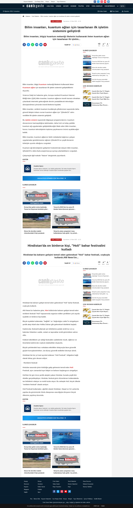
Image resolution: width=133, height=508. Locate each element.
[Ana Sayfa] (23, 16)
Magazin (26, 489)
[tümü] (118, 6)
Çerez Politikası (88, 499)
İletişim (53, 1)
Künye (47, 1)
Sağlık (26, 492)
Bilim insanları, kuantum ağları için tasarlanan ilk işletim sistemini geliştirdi (60, 16)
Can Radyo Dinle (39, 1)
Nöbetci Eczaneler (88, 484)
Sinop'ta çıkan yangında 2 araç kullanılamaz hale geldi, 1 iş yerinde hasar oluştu (66, 232)
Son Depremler (109, 6)
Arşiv (69, 486)
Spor (87, 6)
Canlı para (50, 6)
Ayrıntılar (96, 506)
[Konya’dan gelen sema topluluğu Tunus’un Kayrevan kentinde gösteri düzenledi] (37, 196)
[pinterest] (45, 44)
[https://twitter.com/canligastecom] (98, 1)
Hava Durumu (87, 481)
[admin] (108, 1)
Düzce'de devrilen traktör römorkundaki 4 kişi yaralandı (34, 232)
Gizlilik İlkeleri (98, 499)
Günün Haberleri (72, 484)
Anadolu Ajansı (38, 166)
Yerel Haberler (97, 6)
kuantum (43, 84)
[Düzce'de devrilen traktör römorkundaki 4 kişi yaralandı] (37, 220)
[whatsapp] (32, 44)
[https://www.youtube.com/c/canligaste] (105, 1)
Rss (31, 499)
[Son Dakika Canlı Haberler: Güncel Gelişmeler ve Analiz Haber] (35, 6)
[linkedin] (41, 44)
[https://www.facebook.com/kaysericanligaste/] (95, 1)
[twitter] (28, 44)
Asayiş (26, 481)
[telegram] (36, 44)
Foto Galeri (115, 11)
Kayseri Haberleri (28, 1)
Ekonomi (73, 6)
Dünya (39, 481)
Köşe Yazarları (57, 486)
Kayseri (65, 6)
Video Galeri (103, 11)
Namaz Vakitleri (87, 486)
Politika (81, 6)
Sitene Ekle (37, 499)
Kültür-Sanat (41, 486)
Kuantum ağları (29, 88)
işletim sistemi (31, 120)
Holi (71, 367)
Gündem (58, 6)
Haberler (28, 16)
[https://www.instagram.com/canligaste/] (102, 1)
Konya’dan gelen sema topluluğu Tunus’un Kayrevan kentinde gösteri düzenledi (36, 208)
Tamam (102, 506)
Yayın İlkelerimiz (61, 1)
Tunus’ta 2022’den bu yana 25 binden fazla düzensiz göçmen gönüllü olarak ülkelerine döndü (64, 208)
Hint (47, 310)
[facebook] (24, 44)
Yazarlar (126, 11)
